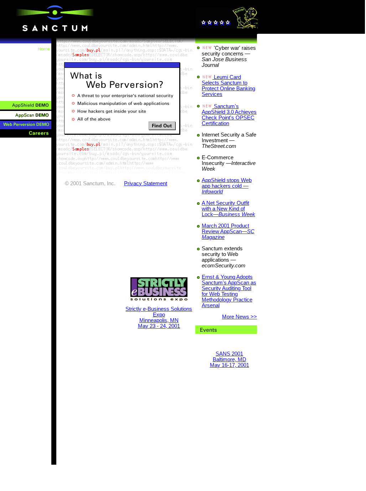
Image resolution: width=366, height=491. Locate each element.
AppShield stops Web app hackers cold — (227, 185)
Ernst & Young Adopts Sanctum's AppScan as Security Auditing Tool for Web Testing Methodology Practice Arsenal (229, 291)
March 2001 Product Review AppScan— (228, 231)
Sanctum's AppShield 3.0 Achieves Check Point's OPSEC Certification (229, 114)
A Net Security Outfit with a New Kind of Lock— (228, 208)
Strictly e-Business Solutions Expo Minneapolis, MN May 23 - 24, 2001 (158, 317)
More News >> (239, 317)
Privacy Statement (145, 183)
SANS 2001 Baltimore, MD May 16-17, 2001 (229, 359)
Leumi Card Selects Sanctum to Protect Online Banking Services (228, 85)
